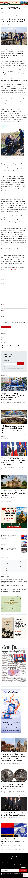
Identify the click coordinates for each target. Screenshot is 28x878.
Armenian (3, 751)
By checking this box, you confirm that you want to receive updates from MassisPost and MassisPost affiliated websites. (14, 368)
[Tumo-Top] (14, 3)
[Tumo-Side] (11, 604)
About (3, 863)
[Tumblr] (19, 859)
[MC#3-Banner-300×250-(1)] (14, 517)
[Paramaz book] (14, 627)
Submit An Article (18, 864)
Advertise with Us (9, 864)
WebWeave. (23, 867)
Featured (12, 751)
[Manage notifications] (24, 875)
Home (2, 11)
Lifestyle (11, 16)
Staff (7, 863)
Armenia (6, 11)
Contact (11, 863)
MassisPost (3, 339)
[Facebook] (9, 859)
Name (2, 304)
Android (20, 863)
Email (2, 310)
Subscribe (20, 363)
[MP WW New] (11, 710)
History (16, 781)
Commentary (8, 751)
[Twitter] (12, 859)
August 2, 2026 (3, 538)
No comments (4, 24)
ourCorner (15, 835)
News (17, 16)
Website (2, 316)
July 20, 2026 (3, 544)
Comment (3, 286)
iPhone (15, 863)
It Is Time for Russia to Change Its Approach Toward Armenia (8, 549)
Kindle (25, 863)
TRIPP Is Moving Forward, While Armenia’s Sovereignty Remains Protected (10, 542)
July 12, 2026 (3, 550)
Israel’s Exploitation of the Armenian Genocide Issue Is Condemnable (8, 536)
